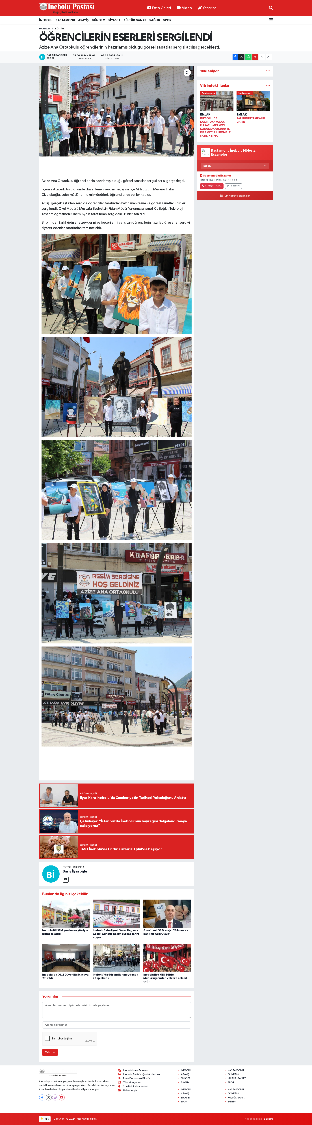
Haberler (45, 28)
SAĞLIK (154, 20)
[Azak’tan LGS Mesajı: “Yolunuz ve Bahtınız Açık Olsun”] (167, 913)
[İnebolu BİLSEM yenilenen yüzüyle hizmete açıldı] (66, 913)
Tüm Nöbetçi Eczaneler (236, 196)
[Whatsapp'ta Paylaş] (248, 57)
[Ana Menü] (271, 20)
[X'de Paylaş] (241, 57)
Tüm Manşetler (132, 1082)
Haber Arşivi (130, 1090)
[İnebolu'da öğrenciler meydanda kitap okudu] (116, 957)
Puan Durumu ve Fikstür (136, 1078)
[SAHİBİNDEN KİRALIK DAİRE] (253, 101)
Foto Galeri (161, 8)
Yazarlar (209, 8)
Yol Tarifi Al (234, 186)
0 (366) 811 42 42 (213, 186)
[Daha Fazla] (255, 57)
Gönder (50, 1052)
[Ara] (271, 8)
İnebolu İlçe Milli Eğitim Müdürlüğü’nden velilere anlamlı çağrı (165, 978)
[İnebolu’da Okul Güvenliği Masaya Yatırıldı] (66, 957)
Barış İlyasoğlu (75, 871)
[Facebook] (42, 1097)
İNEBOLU (46, 20)
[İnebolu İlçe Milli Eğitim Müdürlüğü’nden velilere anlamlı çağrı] (167, 957)
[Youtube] (62, 1097)
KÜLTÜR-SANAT (135, 20)
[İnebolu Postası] (66, 8)
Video (187, 8)
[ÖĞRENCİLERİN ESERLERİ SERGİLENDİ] (116, 111)
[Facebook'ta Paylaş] (235, 57)
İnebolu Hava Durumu (135, 1070)
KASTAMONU (65, 20)
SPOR (167, 20)
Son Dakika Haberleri (135, 1086)
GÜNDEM (98, 20)
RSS (46, 1118)
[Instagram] (55, 1097)
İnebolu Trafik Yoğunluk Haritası (141, 1074)
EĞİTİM (59, 28)
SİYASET (114, 20)
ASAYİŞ (83, 20)
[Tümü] (268, 71)
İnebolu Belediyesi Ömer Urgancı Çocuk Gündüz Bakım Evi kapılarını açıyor (116, 934)
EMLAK (205, 114)
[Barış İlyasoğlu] (51, 873)
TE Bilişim (267, 1118)
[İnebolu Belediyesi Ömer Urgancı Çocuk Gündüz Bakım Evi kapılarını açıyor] (116, 913)
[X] (49, 1097)
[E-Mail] (66, 880)
